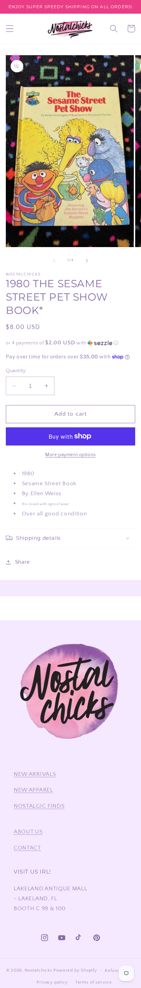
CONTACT (27, 847)
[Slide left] (54, 260)
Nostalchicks (38, 970)
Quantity (16, 371)
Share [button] (22, 562)
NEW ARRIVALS (35, 774)
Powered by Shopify (75, 970)
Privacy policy (52, 982)
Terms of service (93, 982)
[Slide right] (86, 260)
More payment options (70, 455)
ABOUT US (28, 831)
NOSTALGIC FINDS (39, 806)
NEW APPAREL (33, 789)
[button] (9, 28)
